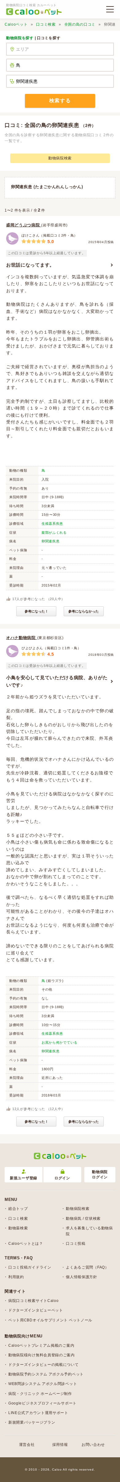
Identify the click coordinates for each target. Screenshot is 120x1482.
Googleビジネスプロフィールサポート (42, 1403)
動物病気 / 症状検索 (83, 1218)
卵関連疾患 (51, 541)
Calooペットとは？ (25, 1243)
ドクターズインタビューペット (35, 1310)
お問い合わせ (93, 1444)
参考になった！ (36, 611)
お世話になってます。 (30, 264)
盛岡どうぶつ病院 (23, 225)
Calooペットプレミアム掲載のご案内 (41, 1345)
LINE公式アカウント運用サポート (38, 1413)
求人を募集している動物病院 (89, 1231)
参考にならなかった (83, 611)
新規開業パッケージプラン (31, 1422)
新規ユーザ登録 (23, 1178)
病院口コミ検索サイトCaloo (33, 1301)
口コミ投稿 (76, 1243)
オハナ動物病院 (21, 637)
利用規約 (16, 1277)
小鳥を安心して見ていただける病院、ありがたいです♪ (57, 681)
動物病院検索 (60, 158)
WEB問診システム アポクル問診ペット (42, 1384)
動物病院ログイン (100, 1174)
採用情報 (60, 1444)
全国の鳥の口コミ (80, 24)
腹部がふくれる (54, 532)
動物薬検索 (18, 1228)
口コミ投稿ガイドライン (29, 1267)
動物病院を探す (20, 38)
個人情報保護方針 (81, 1277)
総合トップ (18, 1208)
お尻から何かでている (60, 1042)
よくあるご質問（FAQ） (87, 1267)
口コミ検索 (46, 24)
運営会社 (27, 1444)
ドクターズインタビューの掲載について (43, 1364)
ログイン (62, 1178)
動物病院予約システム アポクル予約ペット (46, 1374)
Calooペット (16, 24)
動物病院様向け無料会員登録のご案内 (41, 1355)
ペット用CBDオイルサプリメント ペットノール (50, 1320)
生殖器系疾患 (52, 523)
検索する (60, 100)
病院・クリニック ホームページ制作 (40, 1393)
